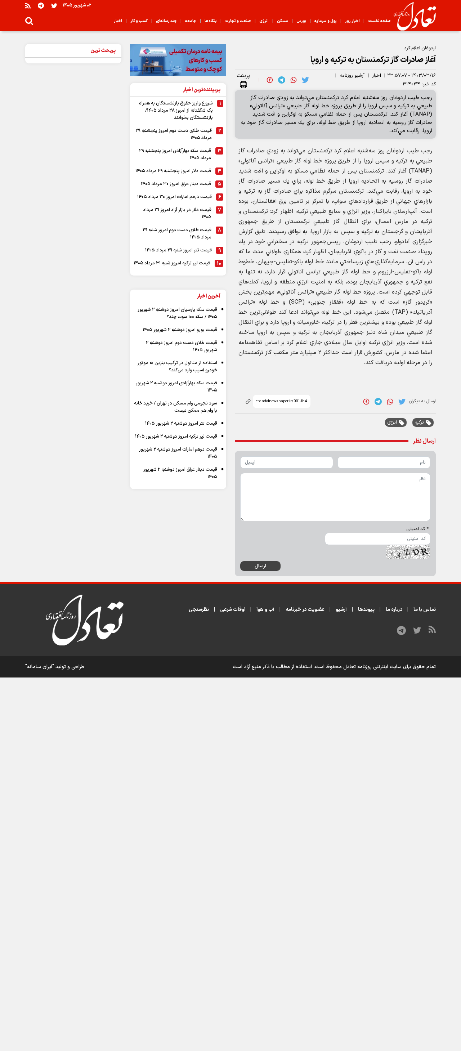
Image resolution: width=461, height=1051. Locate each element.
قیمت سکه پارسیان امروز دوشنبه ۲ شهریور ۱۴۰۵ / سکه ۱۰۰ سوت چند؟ (177, 313)
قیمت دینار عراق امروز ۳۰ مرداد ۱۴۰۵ (176, 184)
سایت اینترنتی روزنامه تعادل (372, 667)
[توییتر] (54, 5)
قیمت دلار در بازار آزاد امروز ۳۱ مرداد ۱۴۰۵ (177, 213)
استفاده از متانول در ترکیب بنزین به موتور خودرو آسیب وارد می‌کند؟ (177, 366)
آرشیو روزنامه (352, 75)
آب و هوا (265, 609)
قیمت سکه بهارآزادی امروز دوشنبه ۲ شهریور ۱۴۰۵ (176, 387)
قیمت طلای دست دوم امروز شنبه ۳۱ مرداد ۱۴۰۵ (177, 234)
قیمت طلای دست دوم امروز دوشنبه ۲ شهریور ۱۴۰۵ (181, 346)
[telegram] (281, 80)
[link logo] (412, 16)
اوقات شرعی (232, 609)
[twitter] (305, 80)
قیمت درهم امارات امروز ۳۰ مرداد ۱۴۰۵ (174, 197)
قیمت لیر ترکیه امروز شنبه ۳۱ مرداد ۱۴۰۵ (172, 263)
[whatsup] (293, 80)
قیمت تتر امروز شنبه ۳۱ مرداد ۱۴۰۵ (178, 250)
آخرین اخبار (208, 296)
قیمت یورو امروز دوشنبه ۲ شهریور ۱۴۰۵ (180, 330)
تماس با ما (424, 609)
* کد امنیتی (417, 529)
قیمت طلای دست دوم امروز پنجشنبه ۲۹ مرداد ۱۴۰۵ (173, 134)
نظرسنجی (199, 609)
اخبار (376, 75)
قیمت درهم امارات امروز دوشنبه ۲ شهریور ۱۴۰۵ (178, 453)
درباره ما (394, 609)
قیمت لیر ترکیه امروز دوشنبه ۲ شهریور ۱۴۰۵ (176, 436)
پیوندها (366, 609)
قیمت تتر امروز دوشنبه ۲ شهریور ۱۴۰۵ (181, 423)
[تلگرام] (41, 6)
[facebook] (269, 80)
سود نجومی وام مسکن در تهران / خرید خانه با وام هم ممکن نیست (175, 407)
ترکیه (419, 422)
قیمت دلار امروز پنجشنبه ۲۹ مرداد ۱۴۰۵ (173, 171)
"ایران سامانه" (39, 667)
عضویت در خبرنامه (305, 609)
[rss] (28, 5)
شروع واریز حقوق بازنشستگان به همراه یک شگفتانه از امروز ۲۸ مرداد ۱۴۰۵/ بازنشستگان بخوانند (176, 110)
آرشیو (341, 609)
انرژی (392, 422)
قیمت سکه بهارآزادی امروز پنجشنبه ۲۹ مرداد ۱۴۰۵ (175, 154)
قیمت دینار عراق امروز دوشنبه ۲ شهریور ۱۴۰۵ (180, 473)
